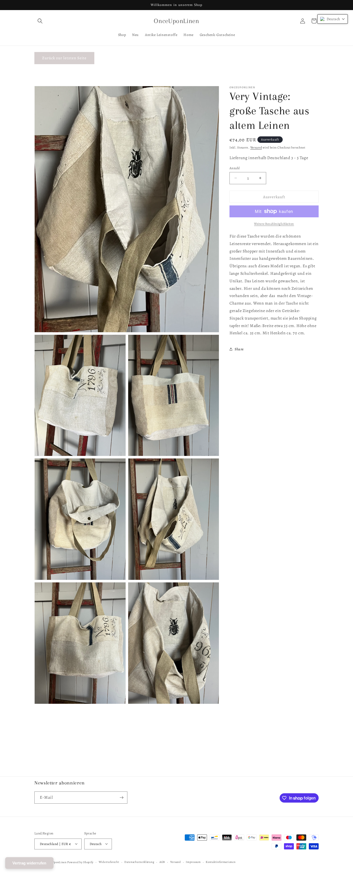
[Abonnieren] (121, 797)
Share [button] (239, 348)
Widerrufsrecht (109, 862)
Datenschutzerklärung (139, 862)
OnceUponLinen (56, 862)
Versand (256, 147)
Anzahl (234, 168)
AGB (162, 862)
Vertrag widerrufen (29, 863)
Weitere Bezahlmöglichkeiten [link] (274, 224)
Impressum (193, 862)
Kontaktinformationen (220, 862)
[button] (40, 21)
